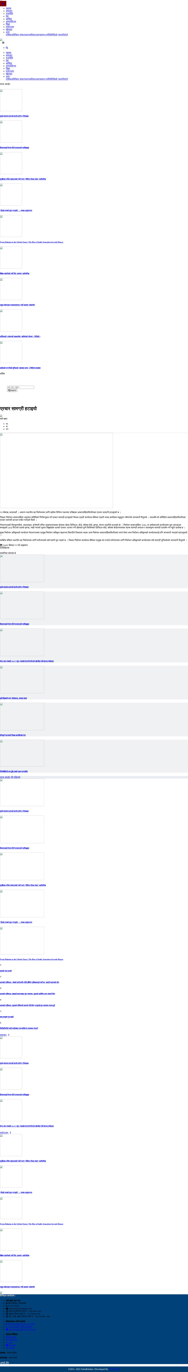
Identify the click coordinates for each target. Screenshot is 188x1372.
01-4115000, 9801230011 (20, 1326)
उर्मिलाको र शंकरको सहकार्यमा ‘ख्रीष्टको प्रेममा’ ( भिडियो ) (20, 336)
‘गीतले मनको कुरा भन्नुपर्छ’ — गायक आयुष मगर (16, 210)
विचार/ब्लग (35, 34)
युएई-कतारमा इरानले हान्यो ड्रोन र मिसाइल (14, 116)
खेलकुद (9, 29)
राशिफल (9, 34)
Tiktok (11, 1347)
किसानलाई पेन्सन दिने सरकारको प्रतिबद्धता (14, 148)
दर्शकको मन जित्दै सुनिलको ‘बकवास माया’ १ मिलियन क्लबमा (20, 368)
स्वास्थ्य (28, 34)
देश (7, 16)
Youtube (12, 1345)
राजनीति (9, 13)
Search (13, 390)
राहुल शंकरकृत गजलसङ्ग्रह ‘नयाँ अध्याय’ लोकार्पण (17, 305)
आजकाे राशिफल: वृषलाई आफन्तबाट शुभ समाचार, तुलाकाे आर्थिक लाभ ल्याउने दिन (27, 994)
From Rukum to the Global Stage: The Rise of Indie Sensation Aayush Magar (31, 242)
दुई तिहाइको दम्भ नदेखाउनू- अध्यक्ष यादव (13, 698)
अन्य (8, 32)
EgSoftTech (114, 1369)
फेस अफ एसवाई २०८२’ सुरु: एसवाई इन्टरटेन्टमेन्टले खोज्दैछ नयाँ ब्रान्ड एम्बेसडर (27, 661)
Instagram (13, 1339)
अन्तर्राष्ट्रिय (11, 21)
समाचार (9, 11)
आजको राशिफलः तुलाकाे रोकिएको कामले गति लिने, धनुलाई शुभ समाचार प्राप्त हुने (27, 1005)
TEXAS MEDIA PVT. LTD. (21, 1324)
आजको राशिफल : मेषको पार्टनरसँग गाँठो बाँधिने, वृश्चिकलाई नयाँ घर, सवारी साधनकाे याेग (29, 982)
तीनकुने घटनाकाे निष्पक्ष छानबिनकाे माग (13, 735)
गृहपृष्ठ (8, 8)
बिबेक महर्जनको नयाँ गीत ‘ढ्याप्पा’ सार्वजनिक (14, 273)
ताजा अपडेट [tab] (5, 777)
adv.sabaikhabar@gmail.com (22, 1329)
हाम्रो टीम (4, 1362)
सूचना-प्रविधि (45, 34)
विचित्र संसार (19, 34)
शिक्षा (8, 24)
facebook (11, 1337)
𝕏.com (9, 1342)
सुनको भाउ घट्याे (6, 971)
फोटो (66, 34)
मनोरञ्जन (10, 27)
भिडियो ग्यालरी (57, 34)
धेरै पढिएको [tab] (15, 777)
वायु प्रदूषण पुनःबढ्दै (7, 1017)
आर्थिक (9, 19)
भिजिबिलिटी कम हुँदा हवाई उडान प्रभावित (14, 771)
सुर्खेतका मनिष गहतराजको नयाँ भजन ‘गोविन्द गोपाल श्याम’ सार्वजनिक (23, 179)
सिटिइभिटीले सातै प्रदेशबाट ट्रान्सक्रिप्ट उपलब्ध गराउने (19, 1028)
